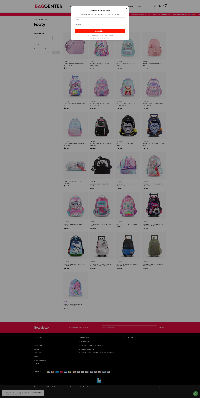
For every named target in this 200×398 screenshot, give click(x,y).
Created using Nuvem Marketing (100, 38)
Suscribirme (100, 31)
